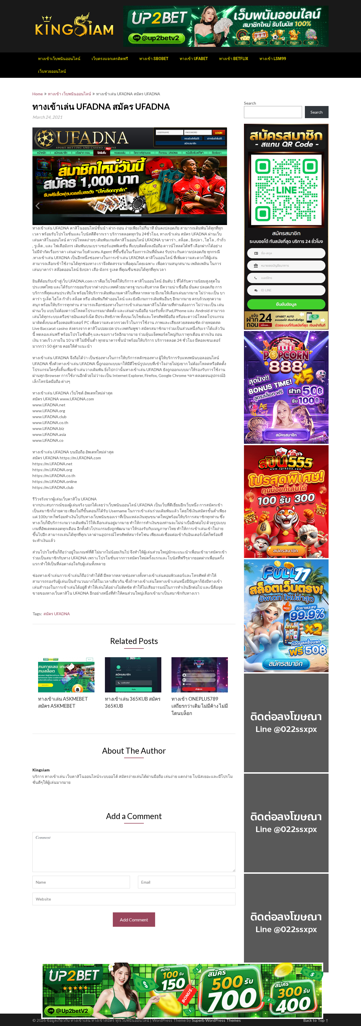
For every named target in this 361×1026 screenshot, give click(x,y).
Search (250, 103)
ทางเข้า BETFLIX (233, 58)
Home (37, 93)
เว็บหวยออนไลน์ (52, 71)
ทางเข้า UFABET (194, 58)
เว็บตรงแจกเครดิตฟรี (110, 58)
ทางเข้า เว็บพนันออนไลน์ (69, 93)
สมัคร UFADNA (56, 613)
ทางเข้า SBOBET (153, 58)
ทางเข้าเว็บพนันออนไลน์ (59, 58)
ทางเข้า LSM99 (272, 58)
